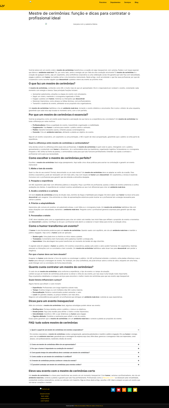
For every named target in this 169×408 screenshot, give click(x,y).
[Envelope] (135, 390)
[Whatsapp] (130, 390)
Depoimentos (115, 2)
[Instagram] (124, 390)
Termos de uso (99, 405)
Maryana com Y (109, 378)
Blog (136, 2)
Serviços (127, 2)
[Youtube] (119, 390)
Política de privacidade (80, 405)
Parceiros (103, 2)
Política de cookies (90, 405)
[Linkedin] (113, 390)
